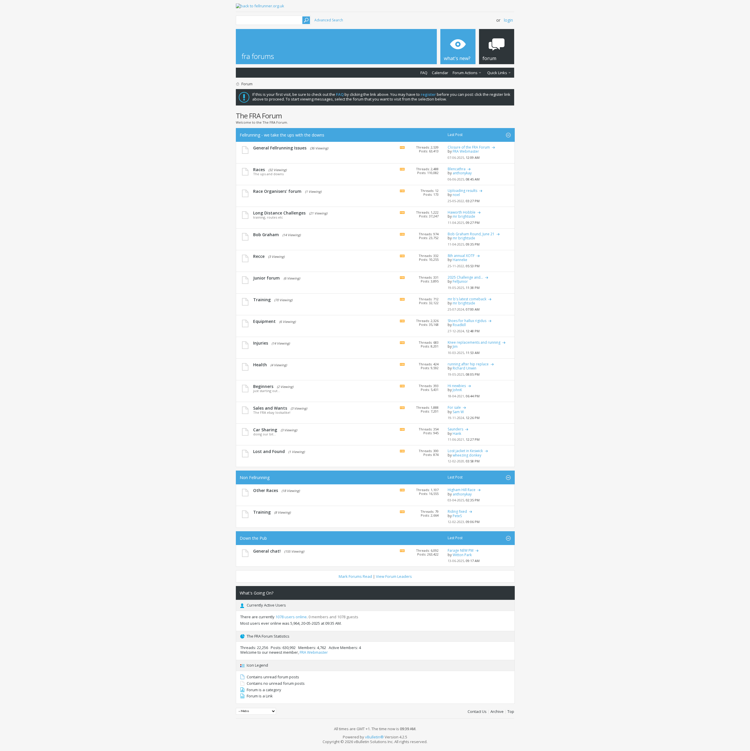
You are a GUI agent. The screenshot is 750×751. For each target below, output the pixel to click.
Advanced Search (328, 20)
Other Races (265, 490)
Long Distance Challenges (279, 213)
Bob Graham (266, 234)
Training (262, 299)
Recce (259, 256)
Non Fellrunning (255, 477)
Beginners (263, 386)
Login (508, 20)
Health (260, 364)
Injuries (260, 343)
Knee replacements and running (474, 342)
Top (510, 711)
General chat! (267, 551)
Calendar (440, 72)
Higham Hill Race (461, 489)
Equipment (264, 321)
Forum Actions (465, 72)
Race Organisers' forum (277, 191)
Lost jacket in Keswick (465, 450)
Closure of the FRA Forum (469, 147)
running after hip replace (468, 364)
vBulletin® (374, 737)
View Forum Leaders (394, 576)
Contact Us (477, 711)
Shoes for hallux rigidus (467, 320)
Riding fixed (457, 511)
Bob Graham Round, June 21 (471, 233)
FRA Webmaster (314, 652)
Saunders (455, 429)
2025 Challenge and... (465, 277)
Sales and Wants (270, 408)
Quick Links (497, 72)
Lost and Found (269, 451)
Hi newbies (457, 385)
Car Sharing (265, 429)
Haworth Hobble (461, 212)
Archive (497, 711)
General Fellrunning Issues (279, 148)
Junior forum (266, 278)
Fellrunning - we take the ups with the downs (282, 135)
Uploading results (462, 190)
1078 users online (291, 616)
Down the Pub (253, 538)
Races (259, 169)
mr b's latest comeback (467, 299)
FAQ (423, 72)
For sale (454, 407)
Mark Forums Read (355, 576)
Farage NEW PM (460, 550)
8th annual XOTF (461, 255)
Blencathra (457, 168)
